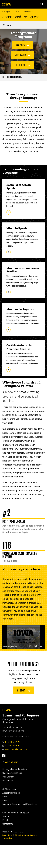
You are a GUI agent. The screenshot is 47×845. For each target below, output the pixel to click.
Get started (22, 690)
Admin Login (11, 762)
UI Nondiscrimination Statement (26, 835)
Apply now (21, 45)
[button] (42, 4)
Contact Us (7, 824)
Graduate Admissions (12, 773)
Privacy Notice (7, 835)
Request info (21, 65)
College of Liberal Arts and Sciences (17, 11)
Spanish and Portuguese (20, 17)
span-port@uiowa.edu (16, 749)
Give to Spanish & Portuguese (15, 812)
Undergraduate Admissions (14, 769)
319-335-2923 (12, 742)
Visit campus (21, 55)
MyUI (4, 796)
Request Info (8, 780)
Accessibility (8, 838)
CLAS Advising (9, 789)
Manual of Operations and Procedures (19, 804)
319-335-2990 (12, 745)
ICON (4, 800)
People (5, 820)
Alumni (5, 816)
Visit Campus (8, 777)
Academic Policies (11, 793)
